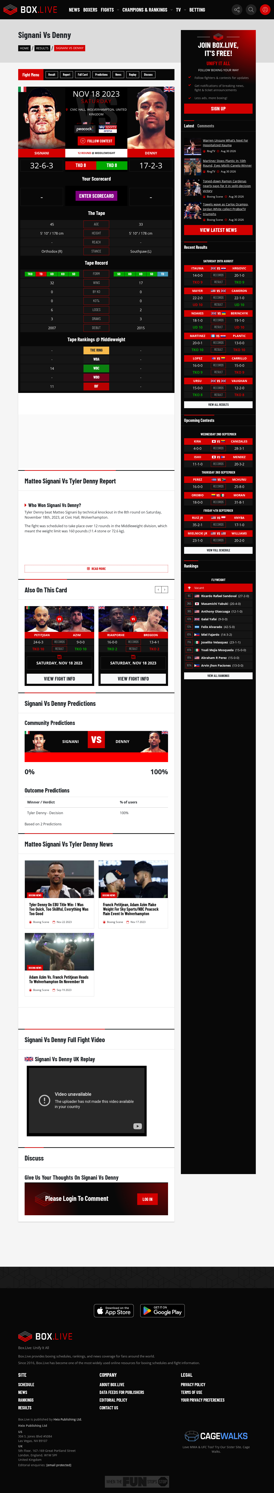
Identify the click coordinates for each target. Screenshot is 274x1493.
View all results (218, 404)
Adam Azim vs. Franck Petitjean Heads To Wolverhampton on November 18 (58, 979)
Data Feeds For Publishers (122, 1392)
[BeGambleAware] (137, 1482)
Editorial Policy (113, 1399)
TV (178, 9)
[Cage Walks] (216, 1436)
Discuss (148, 74)
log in (147, 1199)
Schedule (26, 1384)
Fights (107, 9)
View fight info (59, 678)
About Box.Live (112, 1384)
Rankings (26, 1399)
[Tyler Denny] (150, 117)
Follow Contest (99, 141)
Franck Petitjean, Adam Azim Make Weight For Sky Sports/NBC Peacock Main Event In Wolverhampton (131, 909)
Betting (197, 9)
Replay (132, 74)
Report (66, 74)
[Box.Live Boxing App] (114, 1310)
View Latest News (218, 230)
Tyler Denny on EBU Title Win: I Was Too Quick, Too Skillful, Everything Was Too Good (58, 909)
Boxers (90, 9)
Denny (151, 153)
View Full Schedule (218, 550)
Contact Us (109, 1407)
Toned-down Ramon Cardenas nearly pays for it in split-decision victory (227, 186)
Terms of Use (191, 1392)
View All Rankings (218, 676)
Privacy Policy (193, 1384)
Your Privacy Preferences (203, 1399)
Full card (83, 74)
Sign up (218, 108)
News (74, 9)
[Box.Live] (30, 9)
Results (42, 48)
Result (51, 74)
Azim (77, 635)
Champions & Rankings (144, 9)
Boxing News (35, 895)
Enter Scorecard (96, 196)
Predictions (101, 74)
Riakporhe (116, 635)
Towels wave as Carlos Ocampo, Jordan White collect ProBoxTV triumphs (226, 209)
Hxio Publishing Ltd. (68, 1419)
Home (24, 48)
